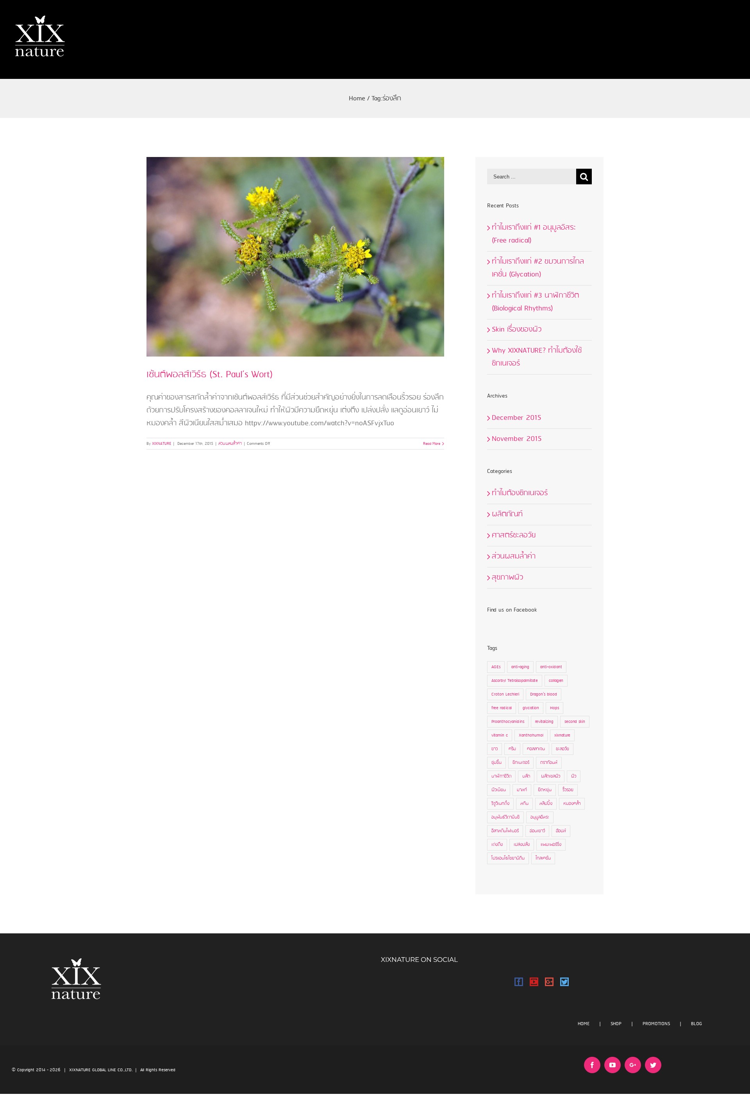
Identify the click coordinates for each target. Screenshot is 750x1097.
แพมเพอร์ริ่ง (551, 845)
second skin (574, 722)
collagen (556, 681)
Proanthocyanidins (507, 722)
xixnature (562, 735)
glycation (531, 708)
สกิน (524, 804)
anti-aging (520, 667)
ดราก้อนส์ (548, 763)
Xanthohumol (531, 735)
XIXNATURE (161, 443)
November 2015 (517, 439)
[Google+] (549, 981)
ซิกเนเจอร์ (520, 763)
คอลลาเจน (536, 749)
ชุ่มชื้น (496, 763)
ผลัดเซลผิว (550, 776)
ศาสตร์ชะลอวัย (514, 535)
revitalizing (544, 722)
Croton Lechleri (505, 694)
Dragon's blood (543, 694)
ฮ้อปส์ (561, 831)
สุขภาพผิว (507, 577)
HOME (583, 1024)
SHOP (616, 1024)
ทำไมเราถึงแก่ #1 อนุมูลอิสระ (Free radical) (534, 234)
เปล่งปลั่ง (522, 845)
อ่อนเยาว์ (537, 831)
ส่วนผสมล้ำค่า (230, 443)
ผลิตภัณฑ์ (507, 514)
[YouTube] (534, 981)
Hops (554, 708)
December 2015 (516, 418)
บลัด (526, 776)
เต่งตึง (497, 845)
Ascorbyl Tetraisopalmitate (514, 681)
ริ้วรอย (567, 790)
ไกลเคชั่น (543, 858)
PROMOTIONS (656, 1024)
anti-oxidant (551, 667)
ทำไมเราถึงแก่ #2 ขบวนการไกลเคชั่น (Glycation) (538, 268)
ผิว (573, 776)
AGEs (495, 667)
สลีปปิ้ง (545, 804)
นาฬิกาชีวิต (501, 776)
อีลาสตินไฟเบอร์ (505, 831)
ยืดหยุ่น (545, 790)
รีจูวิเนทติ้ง (500, 804)
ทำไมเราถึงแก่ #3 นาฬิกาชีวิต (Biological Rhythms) (535, 302)
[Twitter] (564, 981)
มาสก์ (522, 790)
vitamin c (499, 735)
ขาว (494, 749)
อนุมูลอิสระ (539, 817)
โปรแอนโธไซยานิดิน (508, 858)
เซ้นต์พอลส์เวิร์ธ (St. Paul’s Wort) (209, 375)
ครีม (512, 749)
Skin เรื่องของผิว (516, 329)
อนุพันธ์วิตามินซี (505, 817)
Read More (431, 443)
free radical (501, 708)
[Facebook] (518, 981)
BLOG (696, 1024)
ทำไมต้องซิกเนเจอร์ (520, 493)
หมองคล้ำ (571, 804)
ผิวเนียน (498, 790)
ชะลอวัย (562, 749)
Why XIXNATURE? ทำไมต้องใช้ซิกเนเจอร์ (537, 357)
